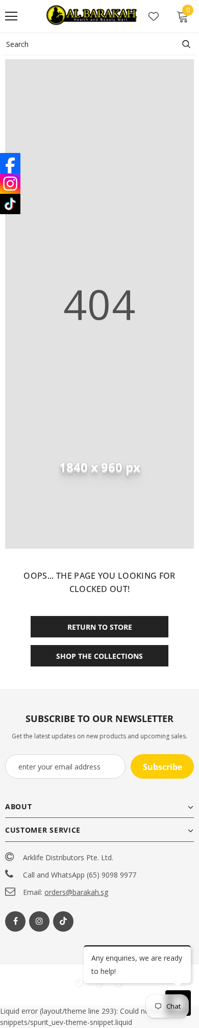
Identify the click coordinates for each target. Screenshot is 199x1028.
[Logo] (92, 16)
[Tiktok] (63, 921)
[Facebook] (15, 921)
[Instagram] (39, 921)
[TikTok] (10, 204)
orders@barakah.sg (76, 892)
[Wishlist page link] (153, 16)
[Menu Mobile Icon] (11, 16)
